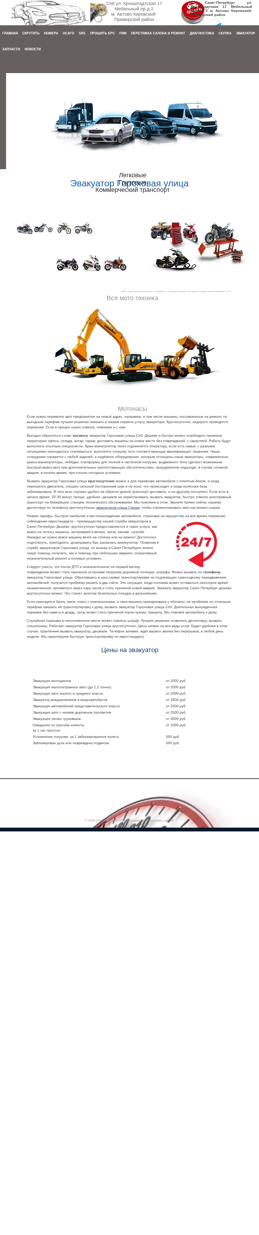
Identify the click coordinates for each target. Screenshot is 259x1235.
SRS (82, 33)
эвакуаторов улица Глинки (118, 507)
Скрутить (30, 33)
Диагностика (202, 33)
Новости (33, 49)
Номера (51, 33)
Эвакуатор (245, 33)
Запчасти (11, 49)
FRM (122, 33)
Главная (10, 33)
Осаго (68, 33)
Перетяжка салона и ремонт (158, 33)
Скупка (225, 33)
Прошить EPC (102, 33)
